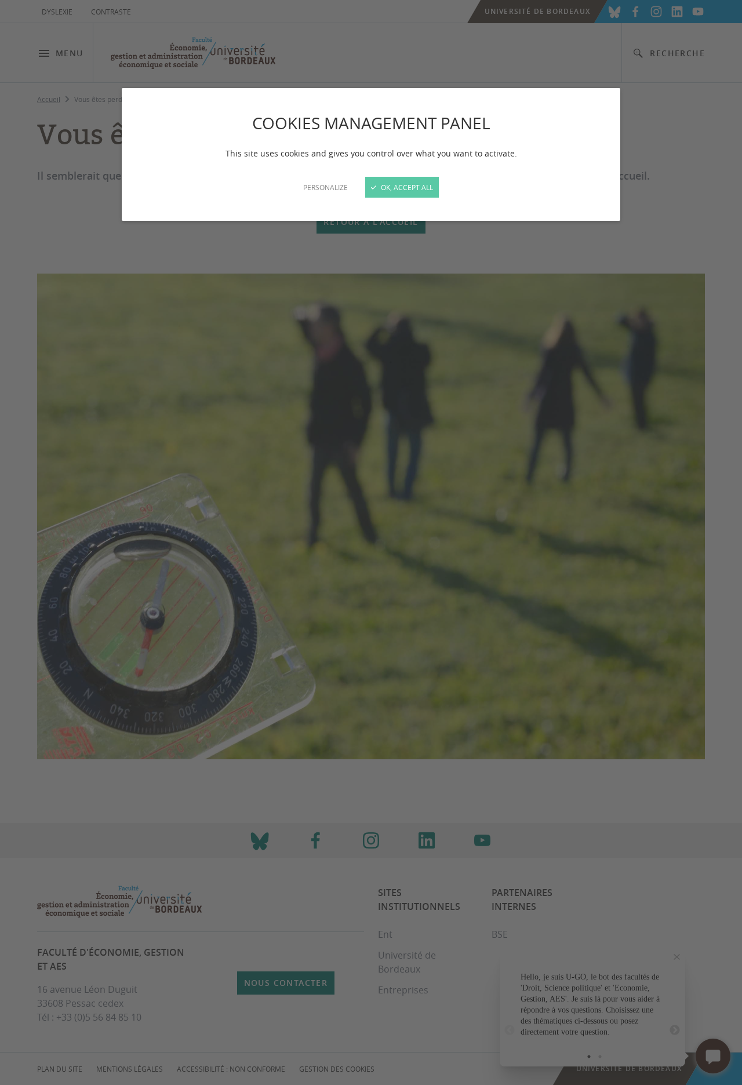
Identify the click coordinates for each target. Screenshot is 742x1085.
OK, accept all (406, 187)
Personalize (325, 187)
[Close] (371, 542)
